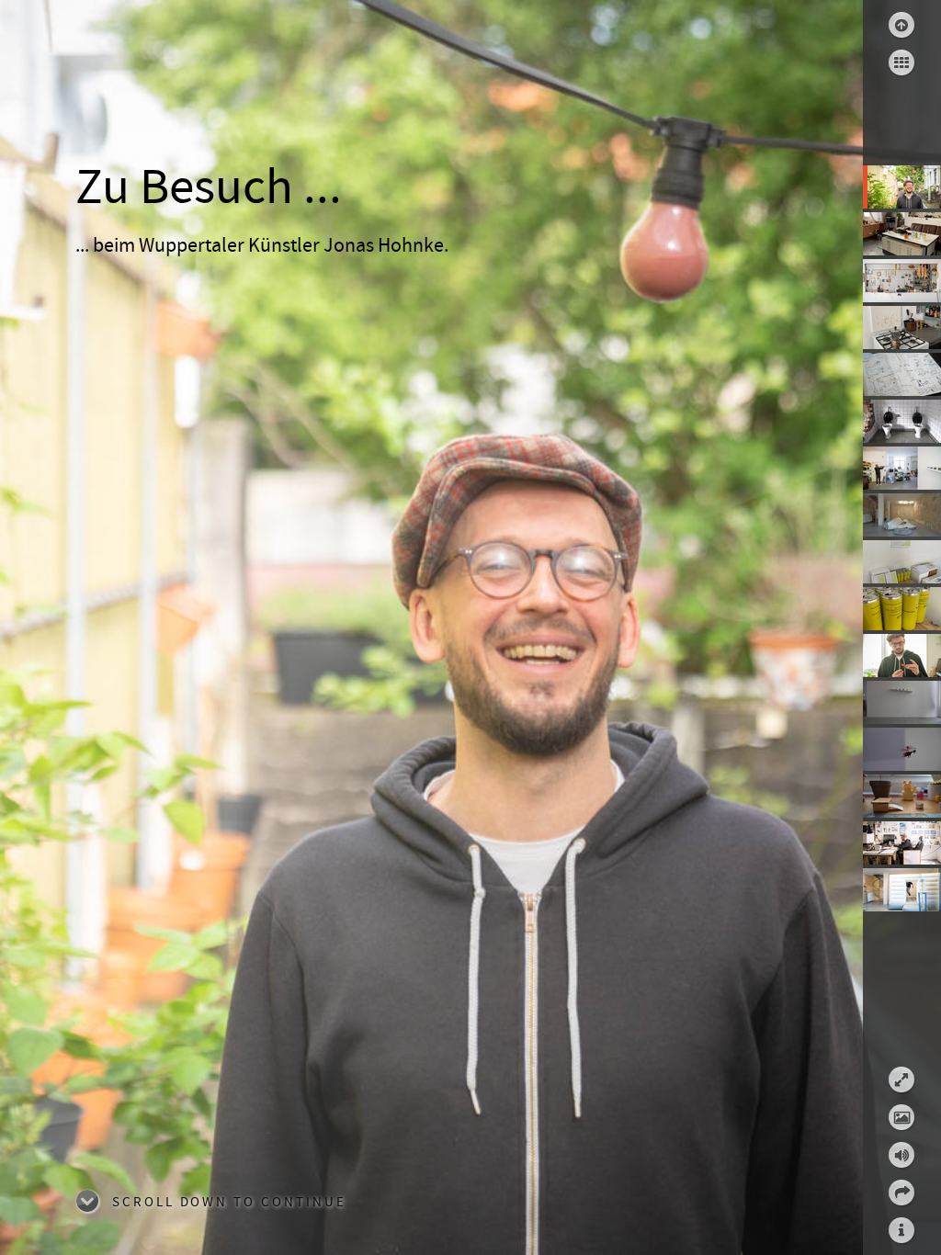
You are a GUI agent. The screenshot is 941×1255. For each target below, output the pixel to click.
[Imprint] (902, 1230)
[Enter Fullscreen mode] (901, 1079)
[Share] (902, 1192)
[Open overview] (901, 62)
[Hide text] (901, 1117)
